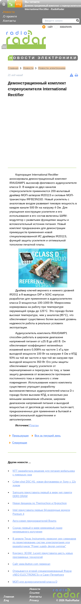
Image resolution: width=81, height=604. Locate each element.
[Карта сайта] (11, 3)
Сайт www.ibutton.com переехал (31, 563)
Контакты (9, 20)
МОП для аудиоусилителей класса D (35, 581)
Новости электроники (51, 68)
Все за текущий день (48, 435)
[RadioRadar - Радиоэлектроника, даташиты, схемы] (24, 37)
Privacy (34, 600)
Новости (9, 12)
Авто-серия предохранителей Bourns (34, 520)
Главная (13, 68)
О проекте (10, 16)
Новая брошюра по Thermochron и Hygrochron (40, 503)
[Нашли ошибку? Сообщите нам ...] (71, 75)
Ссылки (35, 592)
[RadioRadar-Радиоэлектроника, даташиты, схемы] (3, 3)
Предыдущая (20, 435)
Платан (34, 425)
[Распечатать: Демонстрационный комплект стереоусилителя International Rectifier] (76, 75)
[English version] (18, 3)
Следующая (19, 442)
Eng (6, 600)
